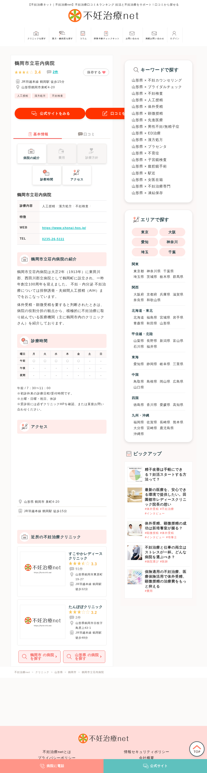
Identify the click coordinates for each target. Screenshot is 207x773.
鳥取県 (139, 381)
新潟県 (165, 341)
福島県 (152, 317)
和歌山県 (154, 300)
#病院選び (152, 561)
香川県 (152, 405)
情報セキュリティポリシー (146, 752)
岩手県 (178, 317)
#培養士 (171, 537)
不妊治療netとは (57, 752)
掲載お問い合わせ (155, 38)
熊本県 (178, 422)
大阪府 (139, 294)
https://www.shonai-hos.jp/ (64, 228)
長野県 (152, 341)
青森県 (139, 323)
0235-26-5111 (53, 239)
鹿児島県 (167, 428)
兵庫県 (165, 294)
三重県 (178, 364)
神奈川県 (154, 271)
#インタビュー (155, 513)
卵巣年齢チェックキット (106, 38)
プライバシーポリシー (57, 758)
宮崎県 (152, 428)
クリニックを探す (37, 38)
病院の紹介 (31, 158)
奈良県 (139, 300)
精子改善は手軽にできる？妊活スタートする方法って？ (166, 474)
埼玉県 (139, 277)
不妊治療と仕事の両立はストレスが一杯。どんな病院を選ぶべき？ (166, 552)
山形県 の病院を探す (87, 656)
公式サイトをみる (55, 113)
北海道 (139, 317)
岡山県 (165, 381)
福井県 (152, 346)
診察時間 (46, 179)
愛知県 (139, 364)
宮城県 (165, 317)
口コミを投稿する (126, 113)
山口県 (139, 387)
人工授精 (22, 95)
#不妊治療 (167, 508)
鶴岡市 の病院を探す (42, 656)
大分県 (139, 428)
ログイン (174, 38)
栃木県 (165, 277)
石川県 (139, 346)
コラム (83, 38)
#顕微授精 (152, 532)
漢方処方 (40, 95)
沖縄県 (139, 434)
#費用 (149, 590)
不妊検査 (57, 95)
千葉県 (168, 271)
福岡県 (139, 422)
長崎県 (165, 422)
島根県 (152, 381)
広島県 (178, 381)
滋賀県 (178, 294)
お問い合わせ (133, 38)
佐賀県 (152, 422)
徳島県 (139, 405)
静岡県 (152, 364)
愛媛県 (165, 405)
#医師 (164, 561)
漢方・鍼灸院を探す (62, 38)
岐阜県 (165, 364)
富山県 (178, 341)
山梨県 (139, 341)
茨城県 (152, 277)
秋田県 (152, 323)
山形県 (165, 323)
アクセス (77, 179)
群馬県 (178, 277)
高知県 (178, 405)
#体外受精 (152, 508)
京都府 (152, 294)
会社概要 (146, 758)
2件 (55, 72)
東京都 (139, 271)
